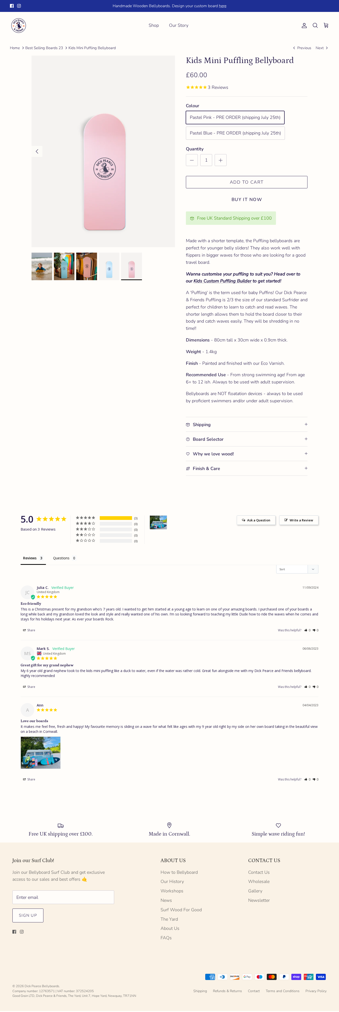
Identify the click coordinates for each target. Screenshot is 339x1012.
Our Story (178, 25)
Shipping (200, 991)
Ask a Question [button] (258, 520)
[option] (103, 151)
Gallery (255, 891)
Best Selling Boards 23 (44, 47)
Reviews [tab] (29, 558)
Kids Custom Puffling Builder (222, 281)
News (166, 900)
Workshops (172, 891)
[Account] (303, 26)
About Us (170, 928)
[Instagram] (19, 6)
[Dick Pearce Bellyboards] (18, 25)
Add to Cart (247, 182)
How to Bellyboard (179, 872)
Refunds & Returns (227, 991)
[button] (307, 630)
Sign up (28, 915)
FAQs (166, 938)
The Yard (169, 919)
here (222, 6)
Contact (254, 991)
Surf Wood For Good (181, 910)
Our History (172, 881)
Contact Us (259, 872)
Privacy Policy (316, 991)
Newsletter (259, 900)
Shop (154, 25)
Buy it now (247, 199)
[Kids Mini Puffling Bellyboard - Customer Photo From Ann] (158, 522)
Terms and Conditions (283, 991)
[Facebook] (12, 6)
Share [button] (31, 630)
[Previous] (37, 151)
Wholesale (259, 881)
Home (15, 47)
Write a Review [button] (301, 520)
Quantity (194, 149)
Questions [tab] (61, 558)
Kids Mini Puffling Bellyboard (92, 47)
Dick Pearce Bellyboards (42, 986)
